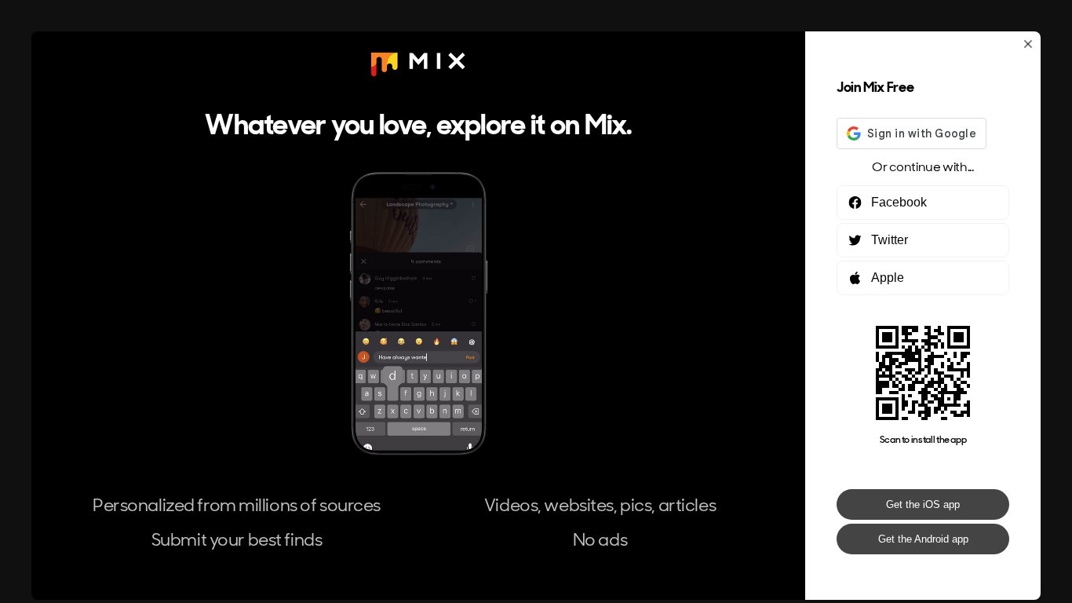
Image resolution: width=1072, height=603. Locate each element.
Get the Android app (923, 539)
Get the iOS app (923, 504)
